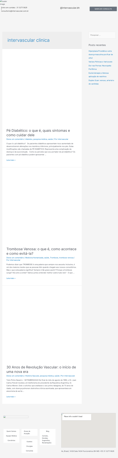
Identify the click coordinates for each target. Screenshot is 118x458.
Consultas (29, 451)
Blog (47, 431)
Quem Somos (11, 431)
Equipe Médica (11, 436)
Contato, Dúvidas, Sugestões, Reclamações (46, 439)
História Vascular (32, 376)
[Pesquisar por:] (102, 35)
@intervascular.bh (70, 7)
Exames (29, 441)
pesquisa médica (40, 139)
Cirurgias (29, 446)
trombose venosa (66, 258)
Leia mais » (10, 160)
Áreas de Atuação (27, 432)
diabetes (28, 139)
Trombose (54, 258)
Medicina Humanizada (34, 258)
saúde (50, 139)
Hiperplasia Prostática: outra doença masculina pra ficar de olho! (101, 54)
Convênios (11, 440)
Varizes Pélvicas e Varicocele (100, 62)
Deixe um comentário (15, 139)
